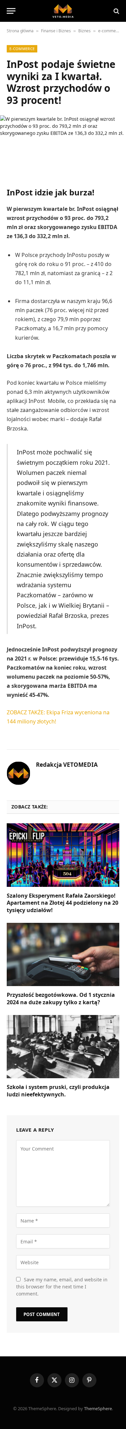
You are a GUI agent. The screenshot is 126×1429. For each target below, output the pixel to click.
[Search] (115, 10)
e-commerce (110, 31)
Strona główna (20, 31)
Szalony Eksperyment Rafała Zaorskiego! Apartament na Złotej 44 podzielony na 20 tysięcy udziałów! (62, 903)
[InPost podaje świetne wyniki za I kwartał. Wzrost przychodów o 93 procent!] (63, 145)
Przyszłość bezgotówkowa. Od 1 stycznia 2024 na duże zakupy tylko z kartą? (61, 998)
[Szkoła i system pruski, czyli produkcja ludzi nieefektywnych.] (63, 1046)
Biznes (84, 31)
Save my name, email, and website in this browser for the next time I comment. (62, 1286)
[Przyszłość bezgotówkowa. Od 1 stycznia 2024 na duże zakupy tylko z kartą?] (63, 954)
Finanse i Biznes (56, 31)
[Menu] (11, 10)
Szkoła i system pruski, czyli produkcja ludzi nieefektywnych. (58, 1090)
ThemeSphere (98, 1408)
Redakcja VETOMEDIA (67, 764)
